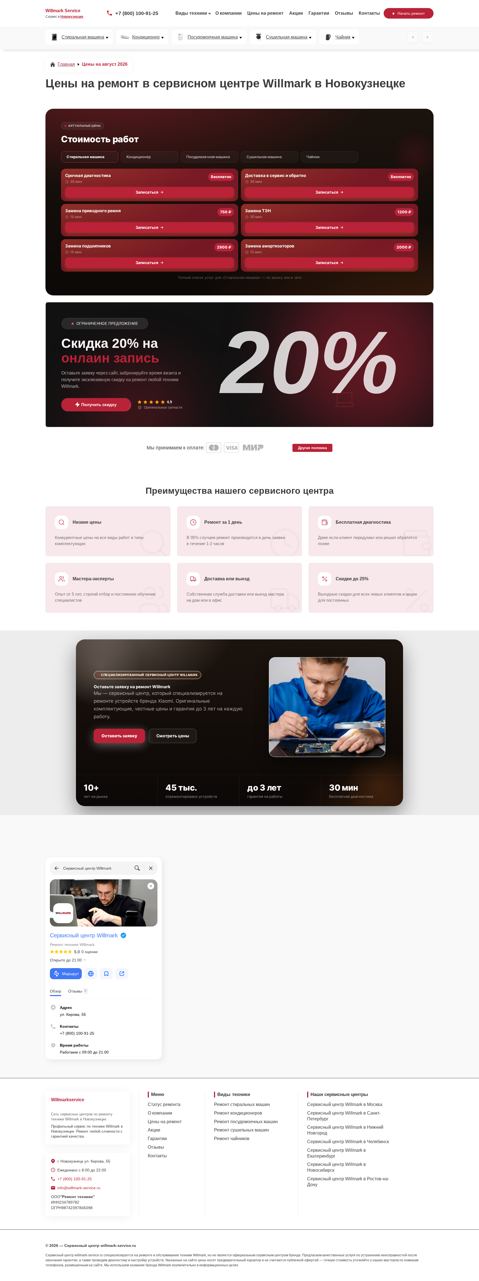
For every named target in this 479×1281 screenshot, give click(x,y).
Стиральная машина (83, 37)
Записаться (147, 192)
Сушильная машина (286, 37)
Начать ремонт (411, 13)
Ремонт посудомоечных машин (246, 1121)
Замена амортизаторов (269, 246)
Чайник (342, 37)
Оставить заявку (119, 735)
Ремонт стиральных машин (242, 1104)
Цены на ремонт (265, 13)
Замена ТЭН (258, 210)
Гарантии (319, 13)
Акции (296, 13)
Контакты (369, 13)
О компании (228, 13)
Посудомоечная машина (213, 37)
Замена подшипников (88, 246)
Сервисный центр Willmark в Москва (344, 1104)
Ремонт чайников (231, 1138)
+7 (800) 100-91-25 (136, 13)
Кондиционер (146, 37)
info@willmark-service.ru (78, 1188)
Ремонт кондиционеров (238, 1113)
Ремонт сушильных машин (241, 1130)
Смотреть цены (172, 735)
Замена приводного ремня (93, 210)
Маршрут (70, 973)
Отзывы (344, 13)
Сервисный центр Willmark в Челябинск (348, 1141)
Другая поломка (312, 448)
